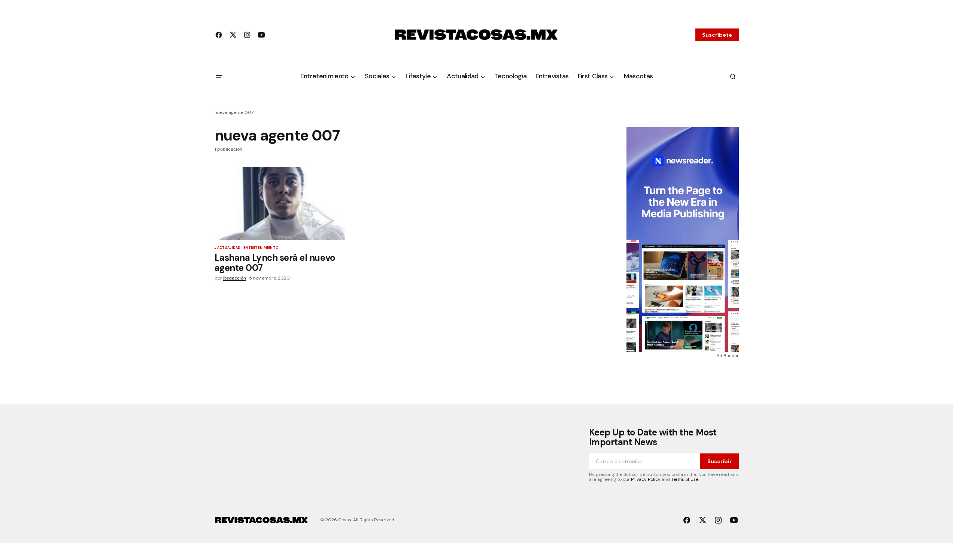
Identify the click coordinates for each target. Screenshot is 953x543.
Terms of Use (684, 479)
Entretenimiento (261, 248)
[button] (219, 76)
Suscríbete (717, 34)
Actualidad (229, 248)
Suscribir (719, 461)
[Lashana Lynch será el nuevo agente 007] (280, 204)
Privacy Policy (646, 479)
